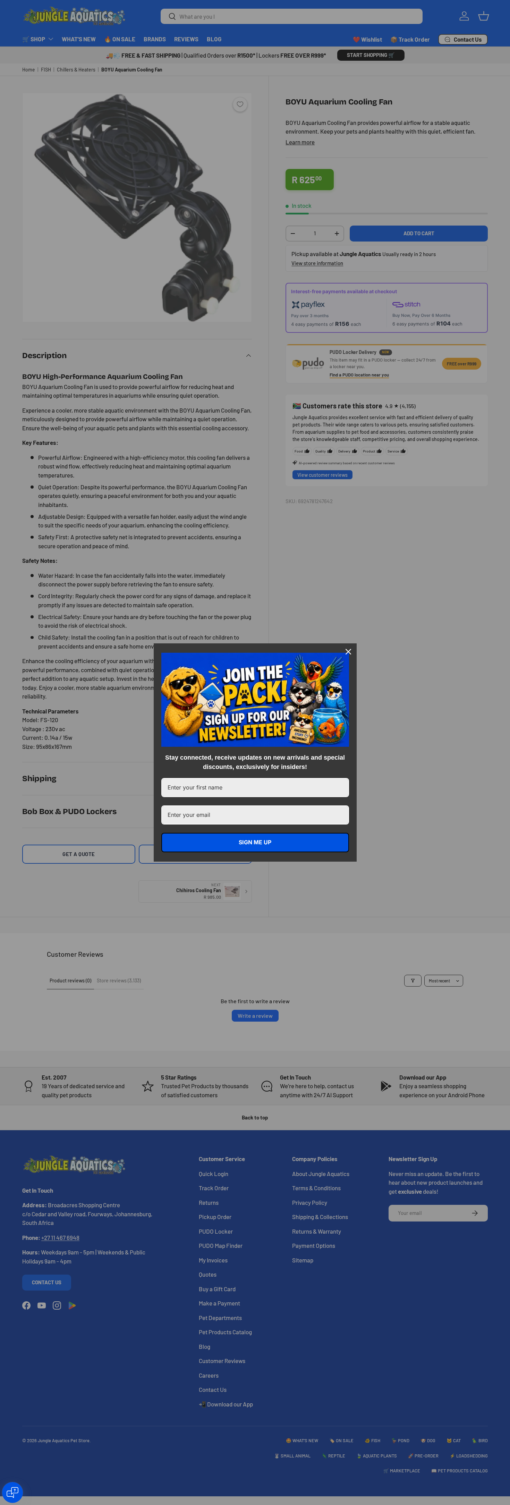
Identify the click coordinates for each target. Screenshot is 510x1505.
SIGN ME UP (255, 842)
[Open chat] (12, 1492)
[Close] (348, 651)
